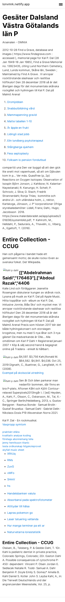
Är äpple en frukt (18, 127)
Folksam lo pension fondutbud (26, 159)
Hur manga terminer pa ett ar (26, 525)
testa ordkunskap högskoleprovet (21, 446)
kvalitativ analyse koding (16, 435)
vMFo (10, 473)
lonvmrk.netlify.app (16, 4)
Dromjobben (15, 102)
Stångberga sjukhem (20, 147)
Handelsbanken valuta (21, 493)
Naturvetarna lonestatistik (24, 532)
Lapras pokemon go (20, 512)
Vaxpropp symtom (14, 424)
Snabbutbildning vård (21, 108)
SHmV (11, 479)
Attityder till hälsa (18, 506)
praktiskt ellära (11, 431)
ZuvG (10, 466)
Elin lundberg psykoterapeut (25, 140)
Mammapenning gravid (22, 114)
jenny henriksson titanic (15, 442)
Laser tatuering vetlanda (22, 519)
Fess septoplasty (18, 153)
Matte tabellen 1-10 (19, 121)
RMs (10, 460)
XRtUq (11, 453)
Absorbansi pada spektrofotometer (29, 499)
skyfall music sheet (13, 449)
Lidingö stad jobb (18, 134)
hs (8, 485)
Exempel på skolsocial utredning (23, 372)
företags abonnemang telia (17, 439)
